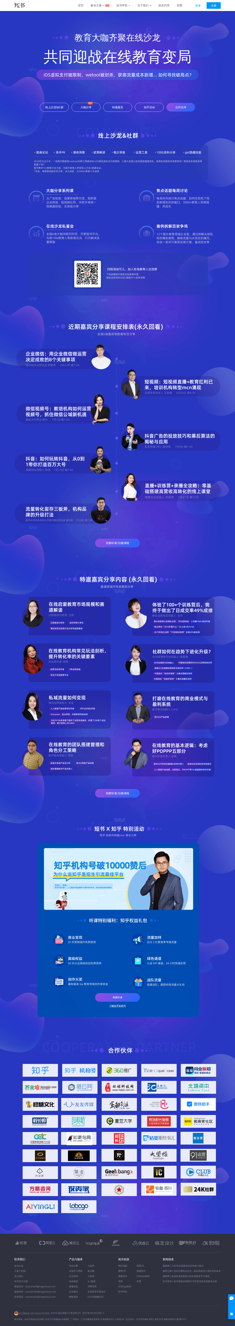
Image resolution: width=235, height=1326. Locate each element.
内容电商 (73, 1281)
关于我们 (142, 5)
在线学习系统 (75, 1271)
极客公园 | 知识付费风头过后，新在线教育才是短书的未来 (192, 1271)
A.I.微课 (91, 1281)
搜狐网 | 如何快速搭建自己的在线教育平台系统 (186, 1276)
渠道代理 (163, 5)
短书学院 (121, 5)
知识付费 (73, 1265)
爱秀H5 (122, 1271)
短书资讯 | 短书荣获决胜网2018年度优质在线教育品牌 (190, 1281)
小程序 (91, 1265)
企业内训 (73, 1276)
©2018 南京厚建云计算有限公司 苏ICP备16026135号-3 (77, 1313)
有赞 (120, 1281)
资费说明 (92, 1286)
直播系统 (73, 1286)
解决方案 (96, 5)
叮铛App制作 (124, 1286)
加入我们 (18, 1276)
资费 (179, 5)
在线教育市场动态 (96, 1291)
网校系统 (73, 1296)
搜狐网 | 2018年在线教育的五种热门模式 (183, 1265)
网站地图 (122, 1265)
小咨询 (91, 1276)
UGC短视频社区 (96, 1296)
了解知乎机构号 (117, 1005)
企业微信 (73, 1291)
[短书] (19, 5)
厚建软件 (122, 1276)
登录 (198, 5)
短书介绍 (18, 1265)
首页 (80, 5)
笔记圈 (91, 1271)
